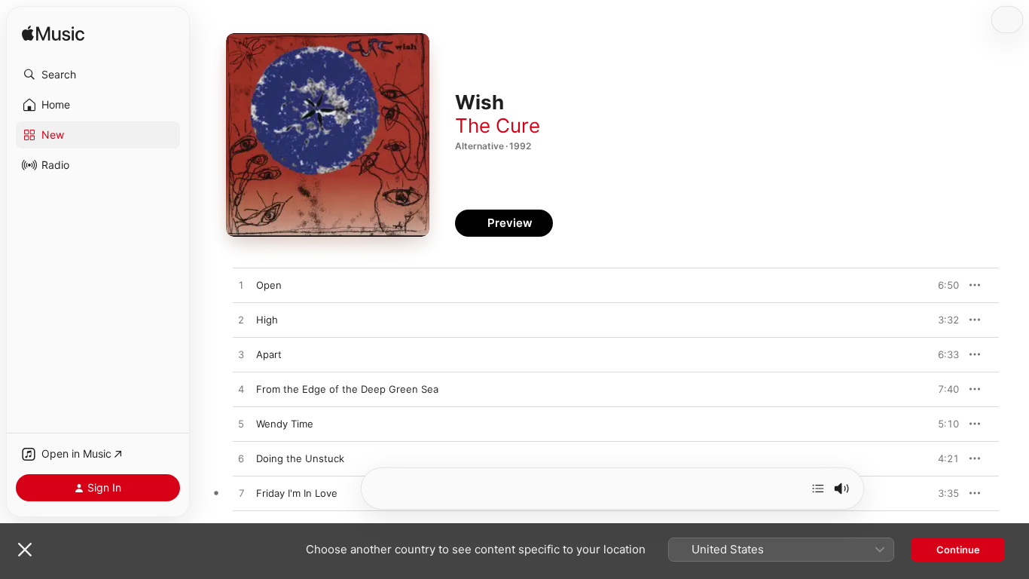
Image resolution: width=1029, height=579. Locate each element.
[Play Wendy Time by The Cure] (241, 424)
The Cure (497, 125)
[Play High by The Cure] (241, 320)
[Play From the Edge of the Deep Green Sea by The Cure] (241, 390)
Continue (958, 550)
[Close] (25, 549)
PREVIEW (942, 285)
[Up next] (818, 488)
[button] (98, 74)
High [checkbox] (267, 320)
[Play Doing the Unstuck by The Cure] (241, 459)
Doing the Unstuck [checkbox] (300, 458)
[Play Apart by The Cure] (241, 355)
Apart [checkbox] (269, 354)
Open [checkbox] (269, 285)
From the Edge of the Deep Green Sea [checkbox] (347, 389)
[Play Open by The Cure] (241, 286)
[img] (53, 34)
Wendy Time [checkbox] (284, 424)
